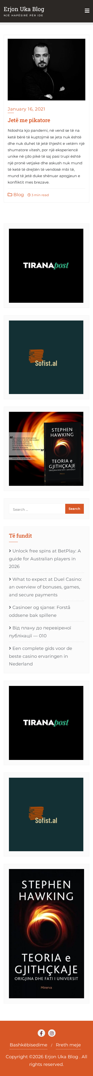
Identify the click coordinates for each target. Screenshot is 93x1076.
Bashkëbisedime (28, 1045)
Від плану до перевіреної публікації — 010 (40, 632)
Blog (18, 194)
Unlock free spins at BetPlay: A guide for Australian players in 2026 (45, 558)
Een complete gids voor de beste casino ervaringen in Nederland (40, 656)
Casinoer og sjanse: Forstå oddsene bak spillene (39, 611)
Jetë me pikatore (29, 120)
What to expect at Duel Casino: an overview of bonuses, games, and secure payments (45, 587)
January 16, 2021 (26, 109)
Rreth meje (68, 1045)
